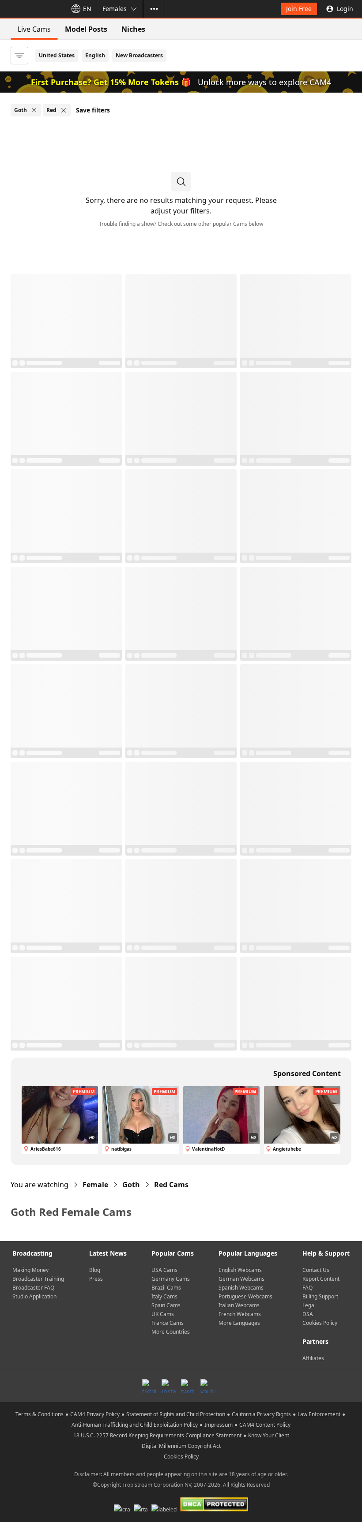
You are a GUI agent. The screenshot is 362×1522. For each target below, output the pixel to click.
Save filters (93, 110)
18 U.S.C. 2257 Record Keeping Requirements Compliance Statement (157, 1435)
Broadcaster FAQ (33, 1287)
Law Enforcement (319, 1414)
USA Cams (164, 1270)
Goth (131, 1184)
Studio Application (34, 1296)
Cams (171, 1184)
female (95, 1184)
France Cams (167, 1323)
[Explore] (154, 9)
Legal (309, 1305)
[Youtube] (207, 1386)
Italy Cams (164, 1296)
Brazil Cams (166, 1287)
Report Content (320, 1279)
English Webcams (240, 1270)
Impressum (218, 1425)
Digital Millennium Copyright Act (181, 1446)
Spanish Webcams (241, 1287)
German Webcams (241, 1279)
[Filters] (19, 55)
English (95, 55)
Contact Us (315, 1270)
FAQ (307, 1287)
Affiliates (313, 1358)
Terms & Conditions (39, 1414)
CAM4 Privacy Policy (95, 1414)
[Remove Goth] (34, 110)
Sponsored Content (307, 1073)
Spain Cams (166, 1305)
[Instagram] (169, 1386)
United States (57, 55)
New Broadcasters (139, 55)
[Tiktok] (149, 1386)
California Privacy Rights (261, 1414)
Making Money (30, 1270)
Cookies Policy (319, 1323)
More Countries (170, 1331)
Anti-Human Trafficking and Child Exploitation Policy (135, 1425)
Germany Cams (170, 1279)
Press (96, 1279)
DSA (307, 1314)
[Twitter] (188, 1386)
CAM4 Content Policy (264, 1425)
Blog (94, 1270)
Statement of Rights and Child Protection (175, 1414)
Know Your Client (268, 1435)
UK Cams (162, 1314)
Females (114, 8)
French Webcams (240, 1314)
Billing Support (320, 1296)
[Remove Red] (63, 110)
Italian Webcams (239, 1305)
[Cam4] (32, 9)
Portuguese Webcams (245, 1296)
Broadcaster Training (38, 1279)
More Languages (239, 1323)
